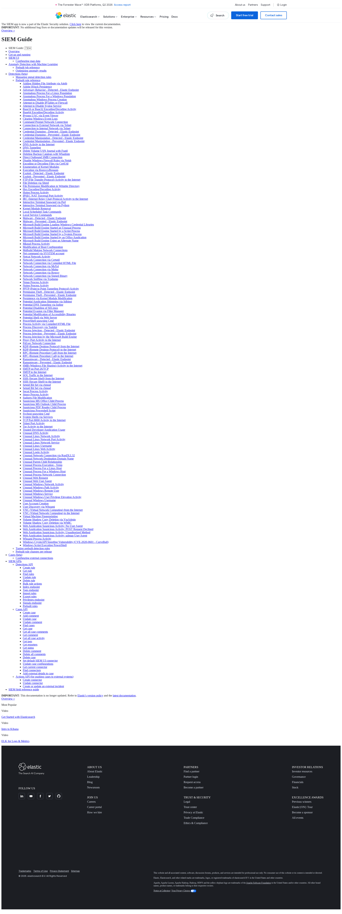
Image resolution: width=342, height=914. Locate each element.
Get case (27, 628)
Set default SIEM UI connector (40, 660)
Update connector (33, 683)
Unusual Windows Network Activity (43, 484)
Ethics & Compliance (196, 823)
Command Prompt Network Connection (45, 121)
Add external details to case (38, 673)
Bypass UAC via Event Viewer (40, 115)
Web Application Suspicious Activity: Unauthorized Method (56, 532)
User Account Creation (36, 503)
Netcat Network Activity (36, 256)
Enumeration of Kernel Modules (41, 166)
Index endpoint (31, 586)
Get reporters (30, 644)
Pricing (164, 16)
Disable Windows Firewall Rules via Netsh (47, 160)
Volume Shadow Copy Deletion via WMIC (47, 522)
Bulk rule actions (32, 583)
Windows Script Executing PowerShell (45, 545)
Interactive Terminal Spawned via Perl (44, 202)
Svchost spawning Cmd (36, 413)
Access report (122, 4)
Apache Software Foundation (258, 883)
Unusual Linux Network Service (41, 442)
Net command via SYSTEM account (43, 253)
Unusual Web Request (35, 477)
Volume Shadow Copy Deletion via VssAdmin (49, 519)
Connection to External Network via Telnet (47, 125)
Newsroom (93, 787)
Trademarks (25, 871)
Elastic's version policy (90, 695)
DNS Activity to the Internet (39, 144)
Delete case (29, 657)
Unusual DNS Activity (35, 432)
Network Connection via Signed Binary (45, 275)
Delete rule (29, 580)
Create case (29, 612)
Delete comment (32, 651)
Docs (174, 16)
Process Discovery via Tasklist (40, 327)
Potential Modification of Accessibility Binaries (49, 314)
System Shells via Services (38, 416)
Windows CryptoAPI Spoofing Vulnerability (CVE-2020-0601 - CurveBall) (65, 541)
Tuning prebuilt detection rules (33, 548)
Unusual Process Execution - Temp (42, 465)
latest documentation (124, 695)
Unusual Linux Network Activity (41, 436)
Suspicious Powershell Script (39, 410)
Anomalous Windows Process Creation (45, 99)
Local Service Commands (37, 214)
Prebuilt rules (30, 606)
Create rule (29, 567)
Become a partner (193, 787)
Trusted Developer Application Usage (44, 429)
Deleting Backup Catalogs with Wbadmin (46, 154)
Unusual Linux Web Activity (39, 448)
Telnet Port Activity (34, 423)
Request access (192, 782)
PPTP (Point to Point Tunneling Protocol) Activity (51, 288)
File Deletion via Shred (36, 182)
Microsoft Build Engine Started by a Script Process (51, 230)
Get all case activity (34, 638)
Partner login (191, 776)
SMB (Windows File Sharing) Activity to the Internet (52, 365)
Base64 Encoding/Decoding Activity (43, 112)
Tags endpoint (31, 590)
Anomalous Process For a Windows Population (49, 96)
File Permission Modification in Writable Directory (51, 186)
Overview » (8, 30)
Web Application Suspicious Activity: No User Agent (53, 525)
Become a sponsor (302, 812)
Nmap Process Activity (36, 282)
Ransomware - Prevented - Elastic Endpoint (47, 362)
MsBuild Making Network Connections (45, 250)
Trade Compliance (194, 817)
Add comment (31, 615)
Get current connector (35, 667)
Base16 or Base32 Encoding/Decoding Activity (49, 109)
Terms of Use (40, 871)
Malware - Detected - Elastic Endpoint (44, 218)
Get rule (27, 570)
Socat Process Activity (35, 391)
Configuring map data (28, 61)
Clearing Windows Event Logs (40, 118)
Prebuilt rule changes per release (34, 551)
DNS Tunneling (32, 147)
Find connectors (32, 670)
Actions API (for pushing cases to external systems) (44, 676)
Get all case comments (35, 631)
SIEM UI (14, 57)
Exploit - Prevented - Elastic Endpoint (44, 176)
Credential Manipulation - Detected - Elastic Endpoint (53, 137)
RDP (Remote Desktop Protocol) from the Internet (51, 346)
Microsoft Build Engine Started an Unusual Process (52, 227)
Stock (295, 787)
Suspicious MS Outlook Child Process (44, 404)
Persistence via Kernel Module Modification (47, 298)
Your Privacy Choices (181, 890)
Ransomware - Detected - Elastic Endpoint (47, 359)
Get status (28, 647)
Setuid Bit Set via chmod (37, 388)
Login (283, 4)
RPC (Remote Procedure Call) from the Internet (49, 352)
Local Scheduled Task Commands (42, 211)
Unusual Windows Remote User (41, 490)
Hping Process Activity (36, 192)
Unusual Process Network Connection (44, 474)
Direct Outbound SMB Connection (42, 157)
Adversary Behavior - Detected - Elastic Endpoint (51, 89)
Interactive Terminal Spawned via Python (46, 205)
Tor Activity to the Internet (38, 426)
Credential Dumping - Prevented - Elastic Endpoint (51, 134)
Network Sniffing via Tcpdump (40, 279)
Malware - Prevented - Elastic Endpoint (45, 221)
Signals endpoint (32, 602)
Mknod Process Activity (36, 243)
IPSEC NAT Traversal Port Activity (43, 195)
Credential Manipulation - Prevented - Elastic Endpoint (53, 141)
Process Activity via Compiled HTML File (47, 323)
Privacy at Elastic (193, 812)
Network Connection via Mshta (40, 269)
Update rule (29, 577)
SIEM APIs (15, 561)
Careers (91, 801)
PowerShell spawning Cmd (38, 320)
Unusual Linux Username (37, 445)
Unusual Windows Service (38, 493)
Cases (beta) (15, 554)
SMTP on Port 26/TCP (36, 368)
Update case (30, 618)
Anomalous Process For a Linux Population (47, 93)
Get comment (30, 634)
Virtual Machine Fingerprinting (40, 516)
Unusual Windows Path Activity (41, 487)
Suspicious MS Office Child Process (43, 400)
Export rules (30, 596)
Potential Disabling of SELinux (40, 307)
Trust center (190, 807)
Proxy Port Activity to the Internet (42, 339)
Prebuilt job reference (28, 67)
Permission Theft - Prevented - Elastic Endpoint (49, 295)
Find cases (29, 625)
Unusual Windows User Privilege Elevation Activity (52, 497)
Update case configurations (38, 663)
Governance (299, 776)
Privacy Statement (59, 871)
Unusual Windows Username (39, 500)
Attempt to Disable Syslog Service (42, 105)
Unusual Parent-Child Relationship (42, 461)
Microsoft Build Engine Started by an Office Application (54, 237)
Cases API (21, 609)
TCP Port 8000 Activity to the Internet (44, 420)
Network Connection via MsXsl (41, 266)
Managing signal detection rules (33, 77)
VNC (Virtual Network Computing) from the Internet (53, 509)
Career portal (94, 807)
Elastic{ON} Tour (302, 807)
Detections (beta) (18, 73)
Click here (75, 24)
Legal (187, 801)
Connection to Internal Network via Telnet (46, 128)
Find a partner (191, 771)
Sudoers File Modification (37, 397)
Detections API (24, 564)
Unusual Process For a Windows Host (44, 471)
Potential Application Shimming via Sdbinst (47, 301)
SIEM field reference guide (24, 689)
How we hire (94, 812)
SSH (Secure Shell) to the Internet (42, 381)
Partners (253, 5)
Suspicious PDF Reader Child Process (44, 407)
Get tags (27, 641)
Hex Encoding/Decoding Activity (42, 189)
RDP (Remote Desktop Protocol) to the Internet (49, 349)
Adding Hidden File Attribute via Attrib (45, 83)
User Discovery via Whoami (39, 506)
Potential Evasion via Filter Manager (43, 311)
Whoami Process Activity (37, 538)
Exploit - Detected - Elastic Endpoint (43, 173)
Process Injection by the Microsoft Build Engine (50, 336)
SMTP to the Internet (34, 372)
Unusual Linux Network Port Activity (44, 439)
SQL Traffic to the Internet (38, 375)
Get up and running (19, 54)
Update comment (32, 622)
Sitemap (75, 871)
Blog (90, 782)
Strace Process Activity (36, 394)
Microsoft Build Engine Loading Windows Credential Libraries (58, 224)
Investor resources (302, 771)
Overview (14, 51)
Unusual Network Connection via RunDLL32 (49, 455)
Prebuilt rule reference (28, 80)
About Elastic (94, 771)
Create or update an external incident (43, 686)
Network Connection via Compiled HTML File (49, 263)
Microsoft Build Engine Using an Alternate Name (51, 240)
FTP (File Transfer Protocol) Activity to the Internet (51, 179)
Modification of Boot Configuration (43, 246)
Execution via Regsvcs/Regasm (40, 170)
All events (297, 817)
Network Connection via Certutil (41, 259)
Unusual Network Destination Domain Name (48, 458)
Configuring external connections (34, 558)
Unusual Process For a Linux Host (42, 468)
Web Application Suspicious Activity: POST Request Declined (58, 529)
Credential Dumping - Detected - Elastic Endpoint (51, 131)
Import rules (29, 593)
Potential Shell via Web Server (40, 317)
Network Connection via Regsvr (41, 272)
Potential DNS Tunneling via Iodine (43, 304)
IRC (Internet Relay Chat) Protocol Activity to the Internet (55, 198)
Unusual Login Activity (36, 452)
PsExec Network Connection (39, 343)
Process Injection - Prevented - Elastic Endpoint (49, 333)
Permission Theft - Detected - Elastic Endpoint (49, 291)
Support (265, 5)
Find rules (28, 574)
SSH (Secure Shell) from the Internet (43, 378)
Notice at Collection (162, 890)
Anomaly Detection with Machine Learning (33, 64)
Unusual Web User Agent (37, 481)
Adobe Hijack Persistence (37, 86)
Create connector (32, 679)
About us (240, 5)
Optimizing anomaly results (31, 70)
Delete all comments (34, 654)
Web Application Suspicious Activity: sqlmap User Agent (55, 535)
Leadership (93, 776)
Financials (297, 782)
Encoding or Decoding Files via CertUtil (45, 163)
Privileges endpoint (33, 599)
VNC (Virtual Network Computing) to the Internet (51, 513)
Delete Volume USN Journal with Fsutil (45, 150)
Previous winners (301, 801)
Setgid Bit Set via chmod (37, 384)
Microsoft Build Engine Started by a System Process (52, 234)
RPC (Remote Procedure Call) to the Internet (48, 356)
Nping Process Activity (36, 285)
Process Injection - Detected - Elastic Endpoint (49, 330)
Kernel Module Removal (37, 208)
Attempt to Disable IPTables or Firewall (45, 102)
